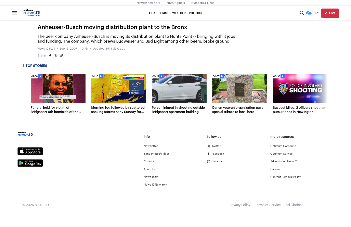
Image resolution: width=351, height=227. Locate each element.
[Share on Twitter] (55, 55)
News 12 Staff (46, 48)
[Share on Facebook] (50, 55)
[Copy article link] (61, 55)
